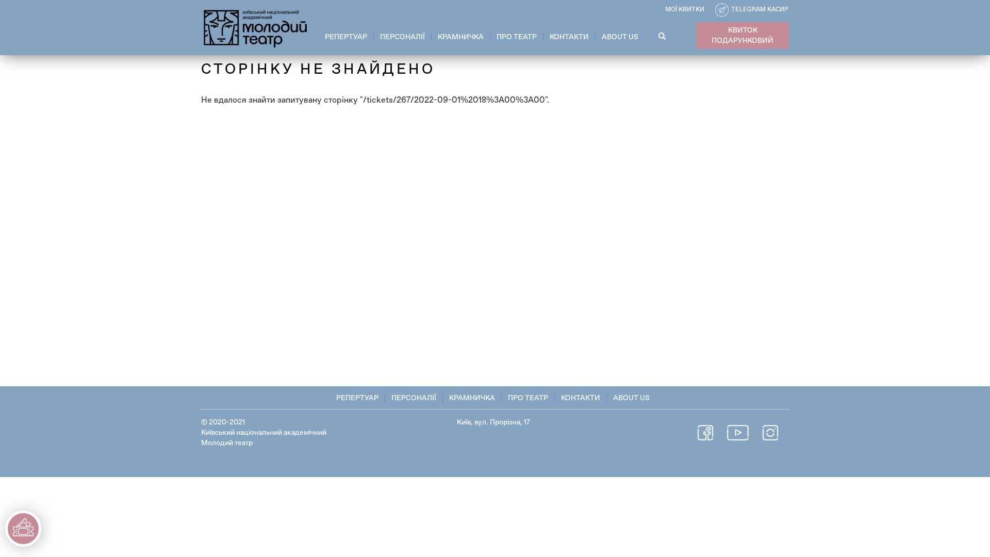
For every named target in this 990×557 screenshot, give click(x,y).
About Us (620, 37)
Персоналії (402, 37)
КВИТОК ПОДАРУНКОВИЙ (742, 35)
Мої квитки (684, 10)
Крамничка (461, 37)
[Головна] (256, 26)
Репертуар (346, 37)
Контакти (569, 37)
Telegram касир (759, 10)
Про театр (517, 37)
